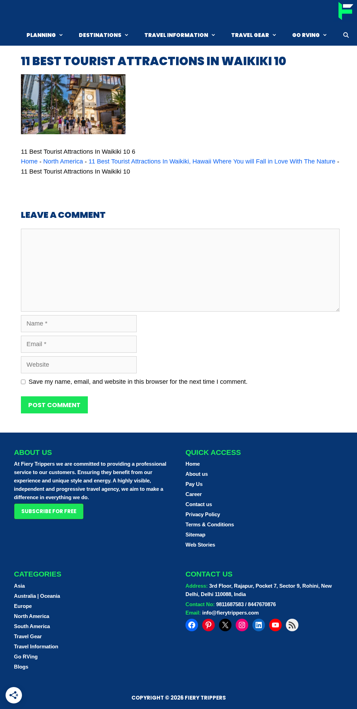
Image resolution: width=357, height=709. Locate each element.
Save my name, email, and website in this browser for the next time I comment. (138, 381)
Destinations (100, 35)
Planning (41, 35)
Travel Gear (250, 35)
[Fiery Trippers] (345, 12)
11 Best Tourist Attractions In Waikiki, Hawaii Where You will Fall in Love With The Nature (212, 161)
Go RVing (306, 35)
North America (63, 161)
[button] (49, 511)
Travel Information (176, 35)
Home (29, 161)
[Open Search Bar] (346, 35)
